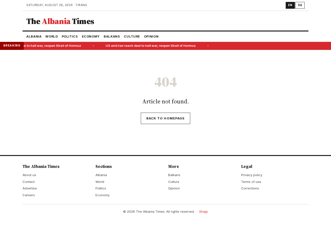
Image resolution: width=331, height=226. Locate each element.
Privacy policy (251, 175)
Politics (70, 36)
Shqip (203, 211)
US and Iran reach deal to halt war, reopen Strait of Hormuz (150, 45)
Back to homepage (165, 118)
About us (29, 175)
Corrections (250, 188)
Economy (91, 36)
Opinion (151, 36)
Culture (132, 36)
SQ (300, 5)
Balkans (112, 36)
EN (290, 5)
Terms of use (251, 182)
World (51, 36)
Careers (29, 195)
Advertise (30, 188)
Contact (29, 182)
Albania (33, 36)
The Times (60, 21)
